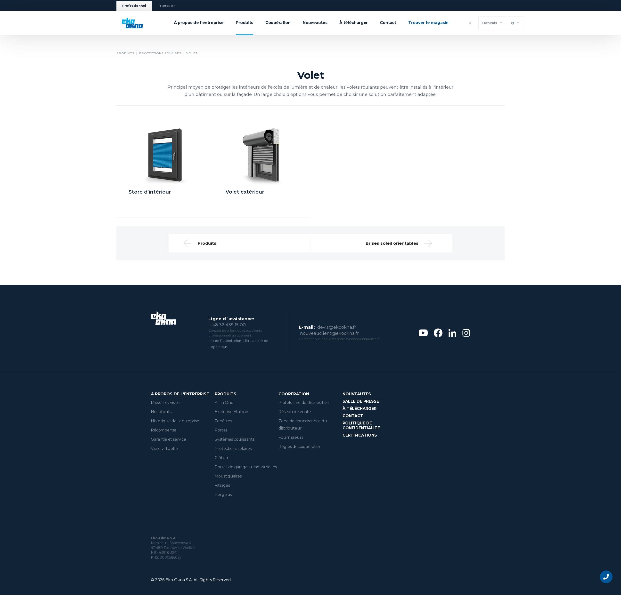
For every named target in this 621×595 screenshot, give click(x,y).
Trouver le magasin (428, 22)
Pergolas (223, 494)
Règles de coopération (299, 446)
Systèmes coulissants (234, 439)
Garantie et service (168, 439)
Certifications (360, 435)
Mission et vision (165, 402)
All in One (224, 402)
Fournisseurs (290, 437)
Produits (244, 22)
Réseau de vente (294, 411)
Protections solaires (160, 53)
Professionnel (134, 6)
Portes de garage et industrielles (246, 467)
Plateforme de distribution (303, 402)
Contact (388, 22)
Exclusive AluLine (231, 411)
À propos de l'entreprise (199, 22)
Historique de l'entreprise (175, 421)
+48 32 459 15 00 (228, 325)
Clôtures (223, 457)
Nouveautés (315, 22)
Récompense (163, 430)
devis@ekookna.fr (336, 327)
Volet (191, 53)
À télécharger (353, 22)
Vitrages (222, 485)
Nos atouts (161, 411)
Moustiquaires (228, 476)
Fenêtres (223, 421)
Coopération (278, 22)
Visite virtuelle (164, 448)
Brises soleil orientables (392, 243)
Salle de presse (361, 401)
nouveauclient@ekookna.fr (329, 333)
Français (489, 23)
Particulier (167, 6)
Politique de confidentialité (361, 425)
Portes (221, 430)
